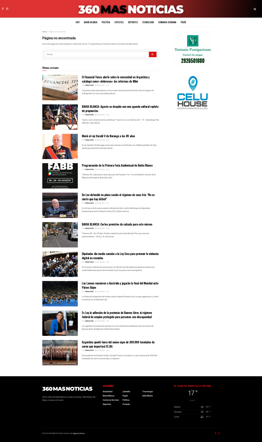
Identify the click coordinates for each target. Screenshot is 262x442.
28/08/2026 (100, 85)
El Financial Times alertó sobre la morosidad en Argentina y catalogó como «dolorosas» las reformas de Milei (116, 79)
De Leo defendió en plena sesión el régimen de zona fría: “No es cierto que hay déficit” (118, 196)
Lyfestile (119, 22)
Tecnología (148, 22)
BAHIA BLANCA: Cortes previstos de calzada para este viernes (117, 224)
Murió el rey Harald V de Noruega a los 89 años (108, 136)
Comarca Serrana (167, 22)
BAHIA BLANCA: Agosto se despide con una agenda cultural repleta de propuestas (120, 108)
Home (44, 32)
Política (106, 22)
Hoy (78, 22)
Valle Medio (147, 395)
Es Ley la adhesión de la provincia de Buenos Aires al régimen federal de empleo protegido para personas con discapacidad (117, 314)
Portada (126, 404)
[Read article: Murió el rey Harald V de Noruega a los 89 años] (60, 146)
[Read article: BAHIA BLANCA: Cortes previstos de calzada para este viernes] (60, 234)
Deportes (133, 22)
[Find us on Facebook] (2, 8)
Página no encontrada (57, 32)
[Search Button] (255, 8)
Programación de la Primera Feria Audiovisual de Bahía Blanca (117, 165)
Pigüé (183, 22)
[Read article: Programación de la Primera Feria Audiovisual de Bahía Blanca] (60, 176)
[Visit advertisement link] (192, 49)
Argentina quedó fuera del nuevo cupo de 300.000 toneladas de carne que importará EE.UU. (118, 344)
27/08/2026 (100, 262)
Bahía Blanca (90, 22)
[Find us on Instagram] (7, 8)
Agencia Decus (79, 433)
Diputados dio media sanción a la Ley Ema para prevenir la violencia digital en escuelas (120, 255)
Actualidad (107, 391)
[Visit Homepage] (131, 9)
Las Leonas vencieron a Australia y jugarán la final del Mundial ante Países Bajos (120, 285)
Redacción (89, 85)
